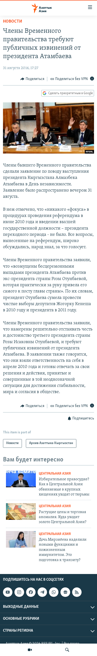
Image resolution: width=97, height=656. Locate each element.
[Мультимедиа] (29, 650)
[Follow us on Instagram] (19, 592)
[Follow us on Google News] (65, 592)
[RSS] (77, 592)
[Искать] (67, 650)
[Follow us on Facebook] (31, 592)
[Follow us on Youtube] (7, 592)
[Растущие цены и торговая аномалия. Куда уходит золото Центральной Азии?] (21, 511)
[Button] (32, 79)
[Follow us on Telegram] (42, 592)
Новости (12, 21)
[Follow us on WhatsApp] (53, 592)
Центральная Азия (55, 474)
